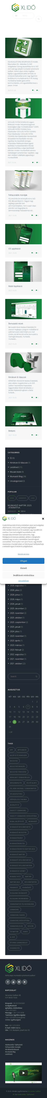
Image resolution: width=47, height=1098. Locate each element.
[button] (43, 519)
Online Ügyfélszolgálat (13, 1020)
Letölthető (14, 467)
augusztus (14, 689)
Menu (25, 16)
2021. (17, 659)
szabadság (14, 909)
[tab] (12, 498)
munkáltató (15, 876)
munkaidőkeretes (17, 843)
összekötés (15, 948)
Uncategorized (16, 481)
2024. (14, 631)
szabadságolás (16, 926)
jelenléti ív (14, 805)
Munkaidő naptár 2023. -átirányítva (20, 506)
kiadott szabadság (18, 810)
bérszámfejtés (16, 783)
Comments (22, 498)
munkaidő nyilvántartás (20, 860)
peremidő (14, 887)
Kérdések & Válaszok (17, 377)
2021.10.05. (12, 215)
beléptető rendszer (18, 755)
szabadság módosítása (19, 921)
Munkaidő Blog (16, 476)
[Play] (23, 1073)
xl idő (12, 937)
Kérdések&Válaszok (12, 1049)
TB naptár (14, 932)
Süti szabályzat (23, 581)
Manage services (23, 554)
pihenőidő (26, 887)
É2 (11, 458)
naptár (28, 876)
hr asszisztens (16, 794)
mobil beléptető (17, 821)
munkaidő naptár (17, 854)
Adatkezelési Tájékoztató (13, 1045)
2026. (17, 585)
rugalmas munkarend (19, 898)
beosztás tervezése (18, 772)
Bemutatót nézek (15, 323)
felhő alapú (32, 783)
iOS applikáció (14, 248)
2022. (17, 654)
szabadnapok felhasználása (22, 904)
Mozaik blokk (15, 472)
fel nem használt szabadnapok (23, 788)
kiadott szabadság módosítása (23, 816)
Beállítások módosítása (23, 575)
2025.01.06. (12, 90)
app (11, 750)
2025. (17, 608)
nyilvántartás (31, 882)
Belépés (11, 431)
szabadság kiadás (17, 915)
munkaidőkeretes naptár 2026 (22, 849)
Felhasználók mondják (17, 195)
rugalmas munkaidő (18, 893)
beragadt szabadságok (20, 777)
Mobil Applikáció (15, 286)
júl (11, 732)
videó (25, 932)
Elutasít (23, 568)
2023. (17, 636)
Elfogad (23, 560)
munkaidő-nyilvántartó (20, 827)
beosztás (14, 761)
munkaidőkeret (16, 838)
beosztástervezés (17, 766)
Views (12, 498)
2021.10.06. (12, 162)
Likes (32, 498)
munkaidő (33, 821)
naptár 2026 (15, 882)
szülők (31, 926)
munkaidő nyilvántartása (21, 865)
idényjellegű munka (18, 799)
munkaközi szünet (17, 871)
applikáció (22, 750)
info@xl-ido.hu (15, 1028)
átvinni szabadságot (19, 943)
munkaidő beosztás (18, 832)
